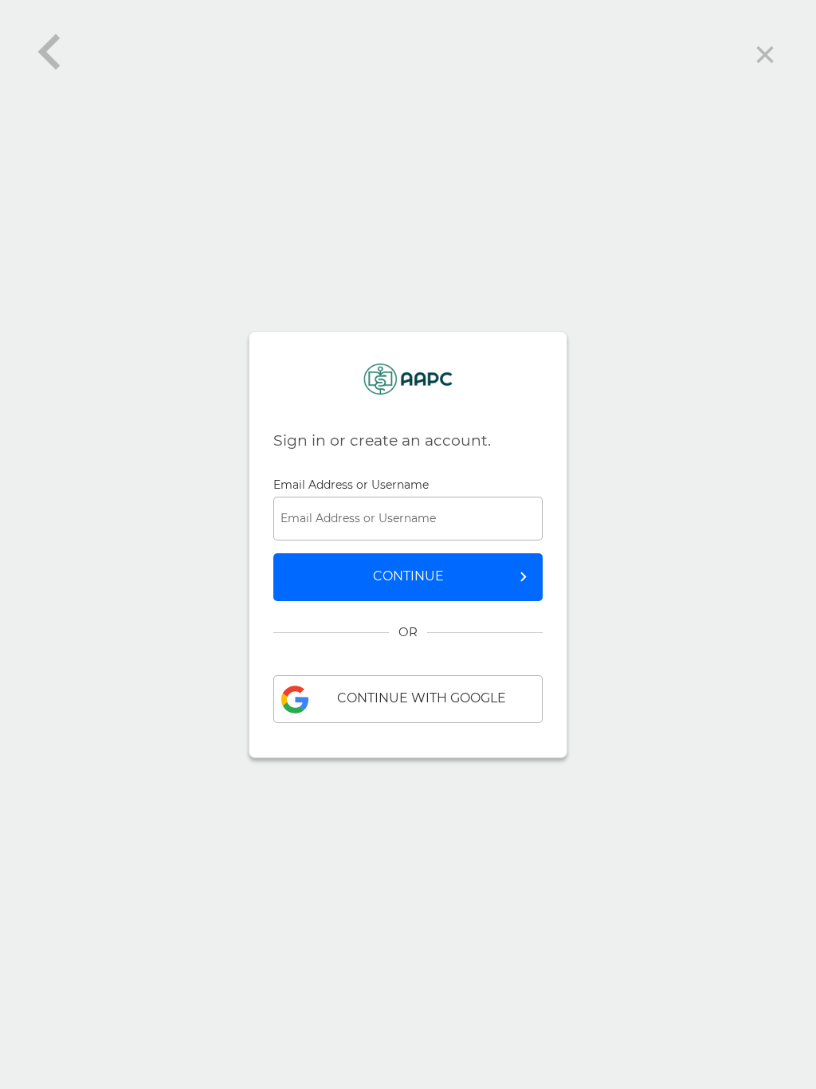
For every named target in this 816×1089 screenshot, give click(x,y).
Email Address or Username (351, 485)
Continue (408, 576)
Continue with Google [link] (421, 698)
